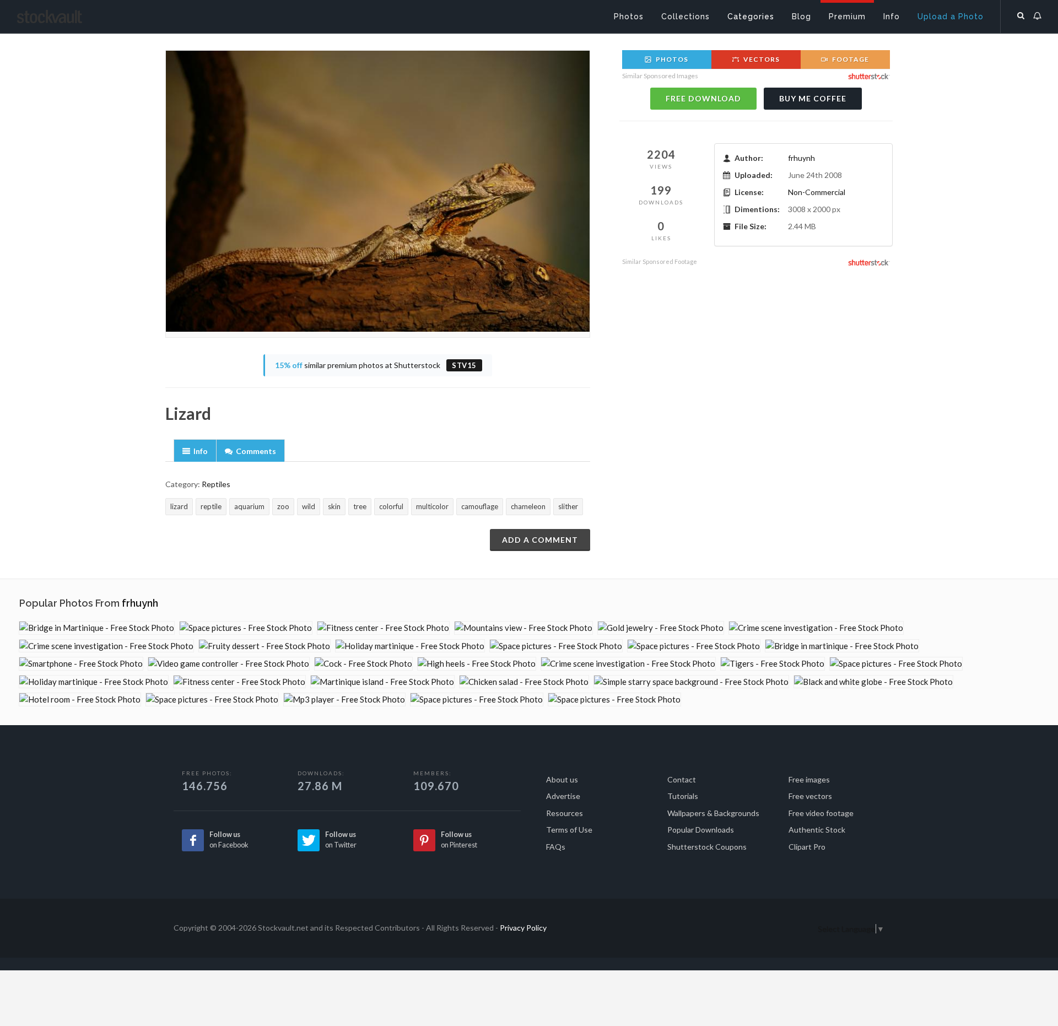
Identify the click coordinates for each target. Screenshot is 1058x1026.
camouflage (479, 506)
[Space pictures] (246, 628)
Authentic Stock (817, 829)
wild (308, 506)
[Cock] (363, 663)
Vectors (761, 59)
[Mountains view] (523, 628)
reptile (211, 506)
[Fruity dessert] (264, 646)
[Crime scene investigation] (816, 628)
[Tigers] (772, 663)
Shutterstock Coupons (707, 846)
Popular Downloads (700, 829)
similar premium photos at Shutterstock (376, 365)
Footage (849, 59)
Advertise (563, 796)
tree (359, 506)
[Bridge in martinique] (842, 646)
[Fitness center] (383, 628)
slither (568, 506)
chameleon (528, 506)
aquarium (249, 506)
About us (562, 779)
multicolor (432, 506)
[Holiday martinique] (410, 646)
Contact (681, 779)
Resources (564, 813)
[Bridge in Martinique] (96, 628)
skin (334, 506)
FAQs (555, 846)
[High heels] (477, 663)
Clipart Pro (807, 846)
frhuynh (801, 158)
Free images (809, 779)
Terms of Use (569, 829)
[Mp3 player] (344, 699)
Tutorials (682, 796)
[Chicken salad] (524, 682)
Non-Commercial (816, 192)
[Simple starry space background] (691, 682)
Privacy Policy (523, 927)
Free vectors (810, 796)
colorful (391, 506)
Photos (671, 59)
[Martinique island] (382, 682)
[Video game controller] (228, 663)
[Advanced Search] (1021, 14)
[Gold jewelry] (661, 628)
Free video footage (821, 813)
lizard (179, 506)
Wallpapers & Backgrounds (713, 813)
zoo (283, 506)
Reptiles (216, 484)
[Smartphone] (81, 663)
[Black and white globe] (873, 682)
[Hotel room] (80, 699)
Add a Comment (540, 539)
